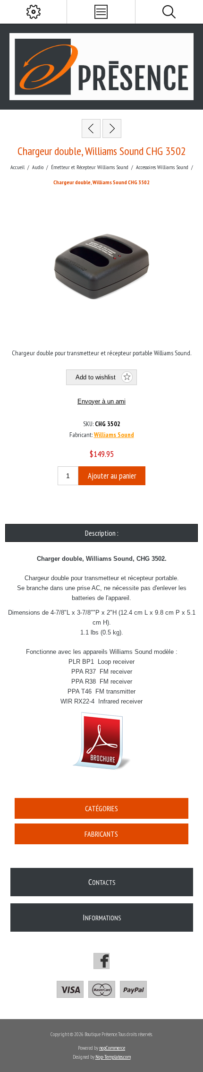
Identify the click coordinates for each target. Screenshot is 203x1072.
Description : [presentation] (101, 533)
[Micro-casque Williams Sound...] (111, 128)
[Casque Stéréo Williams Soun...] (91, 128)
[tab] (101, 533)
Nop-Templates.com (113, 1057)
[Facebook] (101, 961)
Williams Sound (114, 434)
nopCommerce (112, 1048)
